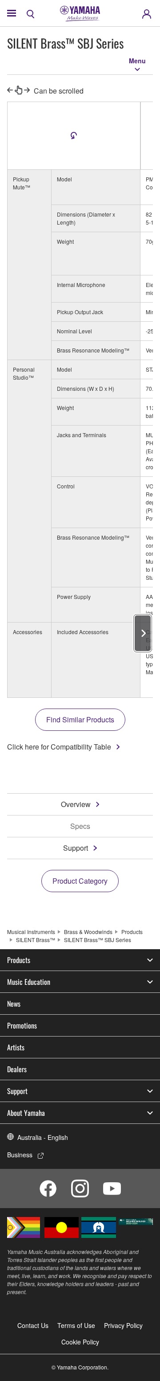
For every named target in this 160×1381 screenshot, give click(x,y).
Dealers (17, 1069)
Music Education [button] (28, 981)
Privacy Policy (123, 1325)
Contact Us (32, 1325)
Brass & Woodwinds (88, 931)
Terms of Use (76, 1325)
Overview (76, 804)
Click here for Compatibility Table (59, 747)
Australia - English (42, 1137)
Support (75, 848)
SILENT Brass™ (35, 939)
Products (132, 931)
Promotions (22, 1025)
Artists (15, 1047)
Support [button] (17, 1091)
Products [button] (18, 960)
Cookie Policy (80, 1341)
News (13, 1003)
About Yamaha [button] (26, 1112)
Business (19, 1154)
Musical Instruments (31, 931)
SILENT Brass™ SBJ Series (97, 939)
